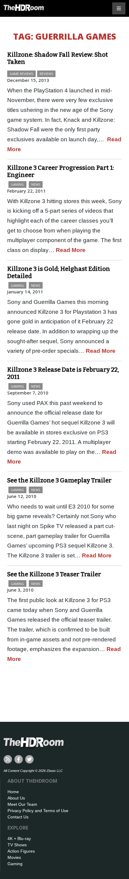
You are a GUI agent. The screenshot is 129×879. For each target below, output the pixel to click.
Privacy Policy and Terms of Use (38, 810)
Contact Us (18, 816)
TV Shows (17, 844)
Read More (71, 250)
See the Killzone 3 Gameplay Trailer (59, 480)
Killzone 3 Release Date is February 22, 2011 (63, 373)
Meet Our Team (22, 804)
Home (13, 791)
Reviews (46, 73)
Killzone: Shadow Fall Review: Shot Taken (57, 58)
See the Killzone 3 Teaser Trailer (54, 574)
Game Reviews (21, 73)
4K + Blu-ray (19, 838)
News (35, 184)
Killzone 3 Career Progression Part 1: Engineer (60, 171)
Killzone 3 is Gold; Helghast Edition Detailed (58, 272)
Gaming (17, 184)
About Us (16, 798)
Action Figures (21, 851)
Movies (14, 857)
